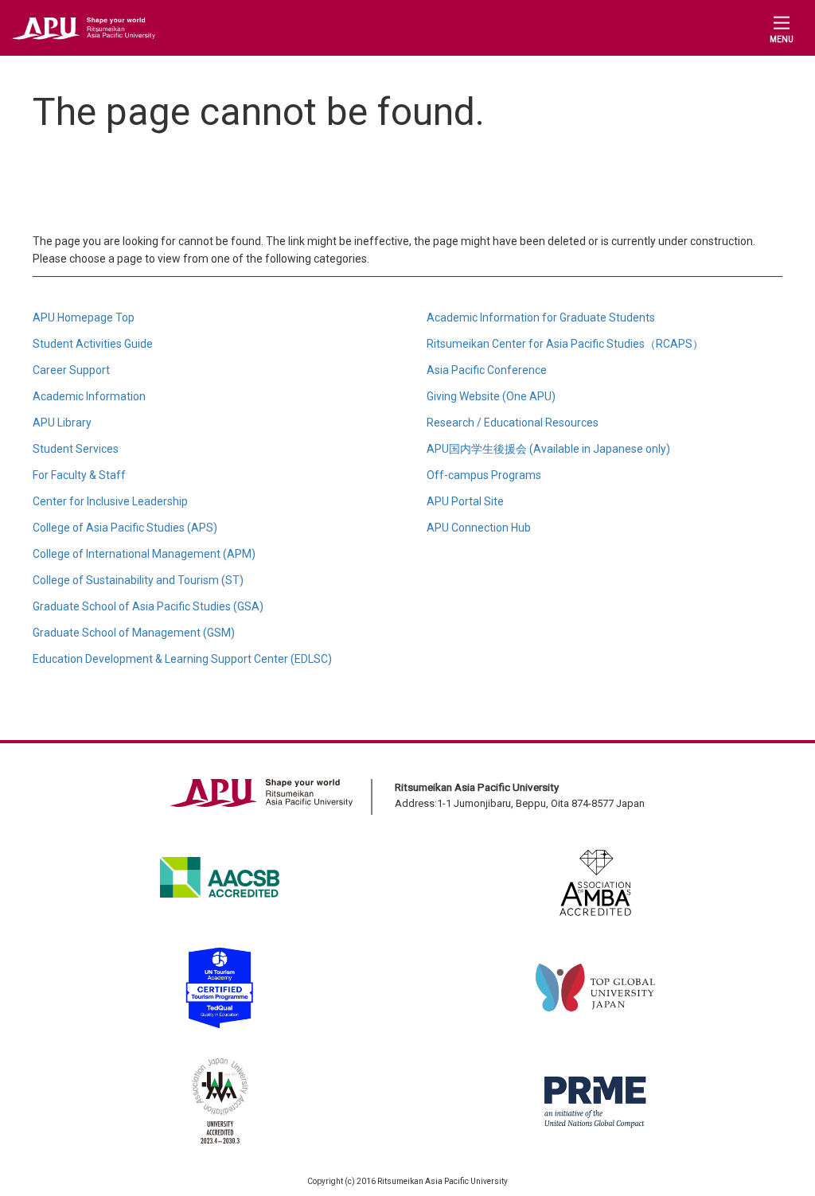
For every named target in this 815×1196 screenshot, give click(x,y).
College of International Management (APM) (144, 553)
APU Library (62, 422)
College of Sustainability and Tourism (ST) (138, 580)
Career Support (71, 370)
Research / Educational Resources (513, 422)
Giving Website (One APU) (491, 396)
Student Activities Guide (93, 343)
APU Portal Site (465, 501)
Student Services (76, 448)
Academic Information (89, 396)
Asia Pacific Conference (487, 370)
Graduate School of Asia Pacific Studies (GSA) (148, 606)
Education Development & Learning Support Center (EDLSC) (182, 659)
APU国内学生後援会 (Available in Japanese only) (548, 448)
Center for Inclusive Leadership (110, 501)
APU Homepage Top (84, 317)
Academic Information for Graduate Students (541, 317)
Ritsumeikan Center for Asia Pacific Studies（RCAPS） (565, 343)
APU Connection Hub (479, 527)
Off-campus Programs (484, 475)
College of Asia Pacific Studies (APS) (125, 527)
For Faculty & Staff (79, 475)
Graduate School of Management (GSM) (134, 632)
